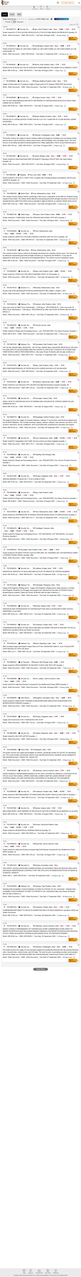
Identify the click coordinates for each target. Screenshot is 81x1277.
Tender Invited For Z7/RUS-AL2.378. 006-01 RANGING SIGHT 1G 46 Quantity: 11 (31, 274)
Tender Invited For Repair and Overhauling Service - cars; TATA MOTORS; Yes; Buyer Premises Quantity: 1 (40, 331)
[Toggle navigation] (78, 3)
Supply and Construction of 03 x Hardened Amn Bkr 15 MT (23, 720)
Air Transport (25, 662)
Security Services (25, 29)
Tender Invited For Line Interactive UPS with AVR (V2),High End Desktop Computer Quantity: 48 (36, 385)
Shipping (23, 175)
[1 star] (17, 19)
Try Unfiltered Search (61, 19)
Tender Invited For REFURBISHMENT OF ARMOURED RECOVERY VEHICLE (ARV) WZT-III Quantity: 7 (39, 794)
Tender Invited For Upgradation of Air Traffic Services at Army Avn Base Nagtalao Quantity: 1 (34, 441)
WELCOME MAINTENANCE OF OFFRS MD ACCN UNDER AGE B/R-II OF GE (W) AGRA (35, 368)
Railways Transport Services (26, 304)
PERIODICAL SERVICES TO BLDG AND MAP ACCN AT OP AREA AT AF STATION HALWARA (36, 571)
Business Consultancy (26, 288)
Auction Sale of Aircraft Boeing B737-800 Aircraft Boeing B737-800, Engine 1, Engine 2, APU (34, 291)
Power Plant (25, 193)
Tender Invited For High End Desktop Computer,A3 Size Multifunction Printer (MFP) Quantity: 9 (35, 684)
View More (40, 969)
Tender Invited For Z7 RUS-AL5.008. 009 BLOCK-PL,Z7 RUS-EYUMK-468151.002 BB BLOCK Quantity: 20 (40, 32)
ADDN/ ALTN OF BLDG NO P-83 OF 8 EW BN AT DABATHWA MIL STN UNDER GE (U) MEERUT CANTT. (40, 67)
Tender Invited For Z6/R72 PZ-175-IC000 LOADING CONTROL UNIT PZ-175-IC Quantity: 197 (35, 237)
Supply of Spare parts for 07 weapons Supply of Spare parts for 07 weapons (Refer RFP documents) (37, 84)
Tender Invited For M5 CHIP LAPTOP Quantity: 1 (19, 736)
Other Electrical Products (26, 698)
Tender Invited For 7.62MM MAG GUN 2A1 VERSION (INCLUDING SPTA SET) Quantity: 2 (34, 217)
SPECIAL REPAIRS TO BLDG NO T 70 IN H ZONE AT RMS (24, 479)
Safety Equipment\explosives (25, 214)
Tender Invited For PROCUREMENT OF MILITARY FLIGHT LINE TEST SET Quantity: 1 (33, 665)
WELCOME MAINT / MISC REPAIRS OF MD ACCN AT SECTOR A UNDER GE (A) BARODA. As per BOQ (40, 811)
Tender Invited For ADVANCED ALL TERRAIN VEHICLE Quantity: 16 (26, 830)
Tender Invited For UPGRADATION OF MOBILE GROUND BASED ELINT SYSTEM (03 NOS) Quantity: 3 (39, 515)
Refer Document (14, 35)
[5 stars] (25, 19)
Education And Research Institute (26, 865)
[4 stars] (23, 19)
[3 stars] (21, 19)
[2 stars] (19, 19)
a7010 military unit (42, 19)
